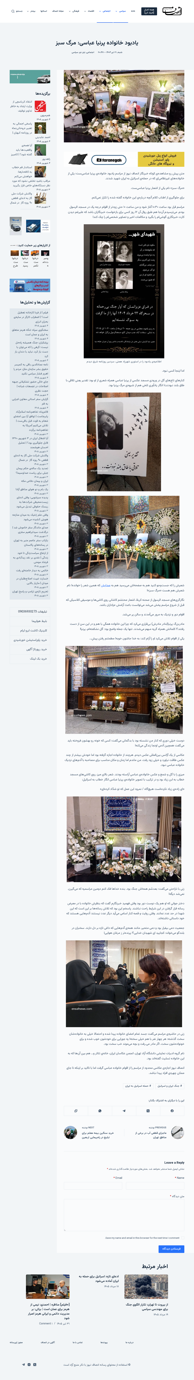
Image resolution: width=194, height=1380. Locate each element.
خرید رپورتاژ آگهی (36, 649)
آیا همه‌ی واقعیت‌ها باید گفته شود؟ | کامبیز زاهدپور (30, 152)
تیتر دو (82, 52)
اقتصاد (91, 11)
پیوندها (104, 1342)
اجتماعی (106, 11)
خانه (133, 11)
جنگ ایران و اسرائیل (170, 1086)
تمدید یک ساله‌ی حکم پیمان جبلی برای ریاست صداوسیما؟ (32, 470)
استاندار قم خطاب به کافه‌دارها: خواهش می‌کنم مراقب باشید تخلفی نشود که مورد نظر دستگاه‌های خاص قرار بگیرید (31, 176)
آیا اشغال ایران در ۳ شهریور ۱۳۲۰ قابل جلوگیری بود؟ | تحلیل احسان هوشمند (30, 443)
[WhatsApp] (100, 1111)
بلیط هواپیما (39, 621)
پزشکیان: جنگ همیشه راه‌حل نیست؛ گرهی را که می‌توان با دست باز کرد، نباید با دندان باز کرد (31, 350)
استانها (44, 11)
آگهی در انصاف (48, 1342)
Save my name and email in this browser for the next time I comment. (142, 1238)
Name (179, 1178)
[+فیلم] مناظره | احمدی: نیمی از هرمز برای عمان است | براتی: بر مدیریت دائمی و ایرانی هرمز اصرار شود (49, 1311)
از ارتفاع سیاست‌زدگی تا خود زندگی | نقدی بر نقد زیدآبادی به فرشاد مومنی (30, 557)
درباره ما (130, 1342)
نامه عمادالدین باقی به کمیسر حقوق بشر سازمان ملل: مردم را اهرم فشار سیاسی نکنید (31, 369)
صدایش (105, 585)
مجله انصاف (58, 11)
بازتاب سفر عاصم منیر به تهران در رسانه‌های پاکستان (31, 542)
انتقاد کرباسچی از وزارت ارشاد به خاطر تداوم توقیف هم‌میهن (30, 109)
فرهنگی (75, 11)
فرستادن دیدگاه (171, 1249)
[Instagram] (29, 1364)
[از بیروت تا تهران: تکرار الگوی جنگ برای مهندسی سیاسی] (146, 1286)
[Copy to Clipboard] (76, 1111)
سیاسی (122, 11)
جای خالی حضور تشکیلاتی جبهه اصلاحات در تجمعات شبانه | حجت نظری (30, 386)
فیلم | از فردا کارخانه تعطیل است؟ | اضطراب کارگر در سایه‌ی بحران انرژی (31, 317)
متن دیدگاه (177, 1196)
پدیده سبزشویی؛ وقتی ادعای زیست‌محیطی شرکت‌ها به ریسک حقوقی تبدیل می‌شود (32, 502)
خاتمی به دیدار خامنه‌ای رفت (32, 570)
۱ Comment (45, 1324)
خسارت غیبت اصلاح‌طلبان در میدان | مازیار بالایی (32, 581)
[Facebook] (172, 1111)
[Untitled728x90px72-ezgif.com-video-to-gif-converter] (124, 159)
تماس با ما (78, 1342)
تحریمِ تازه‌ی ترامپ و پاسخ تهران (30, 591)
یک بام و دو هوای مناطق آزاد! (32, 489)
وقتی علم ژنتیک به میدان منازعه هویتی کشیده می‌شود (30, 517)
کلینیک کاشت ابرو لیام (33, 630)
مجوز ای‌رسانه (16, 1342)
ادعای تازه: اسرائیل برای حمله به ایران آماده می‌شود (99, 1279)
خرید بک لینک (38, 659)
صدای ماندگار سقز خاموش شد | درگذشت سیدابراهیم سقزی (30, 529)
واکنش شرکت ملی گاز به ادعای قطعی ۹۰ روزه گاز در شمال (21, 198)
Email (117, 1178)
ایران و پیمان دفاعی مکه (34, 481)
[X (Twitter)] (148, 1111)
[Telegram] (124, 1111)
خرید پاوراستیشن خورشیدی (30, 640)
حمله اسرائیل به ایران (138, 1086)
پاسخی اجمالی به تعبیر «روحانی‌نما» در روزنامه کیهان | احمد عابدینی (31, 131)
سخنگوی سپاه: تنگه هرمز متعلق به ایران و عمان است (30, 332)
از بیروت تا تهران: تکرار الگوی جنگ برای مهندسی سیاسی (147, 1307)
